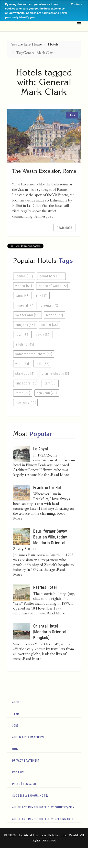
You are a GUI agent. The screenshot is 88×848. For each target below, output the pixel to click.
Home (37, 45)
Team (15, 713)
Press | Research (24, 783)
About (16, 702)
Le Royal (40, 448)
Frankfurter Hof (47, 487)
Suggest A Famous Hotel (30, 795)
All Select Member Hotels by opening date (43, 819)
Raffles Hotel (45, 587)
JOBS (15, 725)
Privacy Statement (26, 760)
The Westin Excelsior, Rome (44, 171)
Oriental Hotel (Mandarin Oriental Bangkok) (49, 631)
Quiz (15, 748)
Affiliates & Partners (28, 737)
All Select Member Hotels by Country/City (43, 807)
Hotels (53, 45)
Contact (18, 772)
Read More (64, 228)
